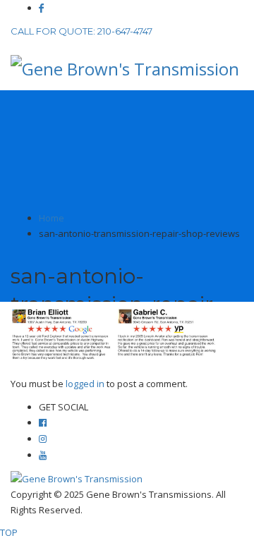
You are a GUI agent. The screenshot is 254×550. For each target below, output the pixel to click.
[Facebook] (41, 8)
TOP (9, 532)
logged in (86, 383)
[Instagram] (43, 439)
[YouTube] (43, 455)
